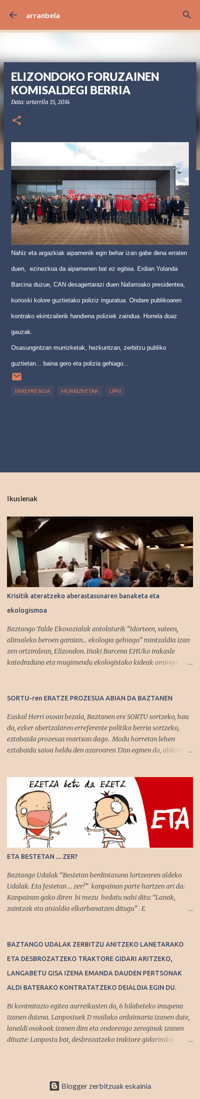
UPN (115, 390)
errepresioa (32, 390)
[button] (16, 121)
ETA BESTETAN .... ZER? (42, 856)
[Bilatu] (187, 15)
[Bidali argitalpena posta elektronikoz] (16, 380)
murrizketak (80, 390)
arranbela (43, 15)
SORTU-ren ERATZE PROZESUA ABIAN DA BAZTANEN (90, 698)
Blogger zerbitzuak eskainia (105, 1085)
